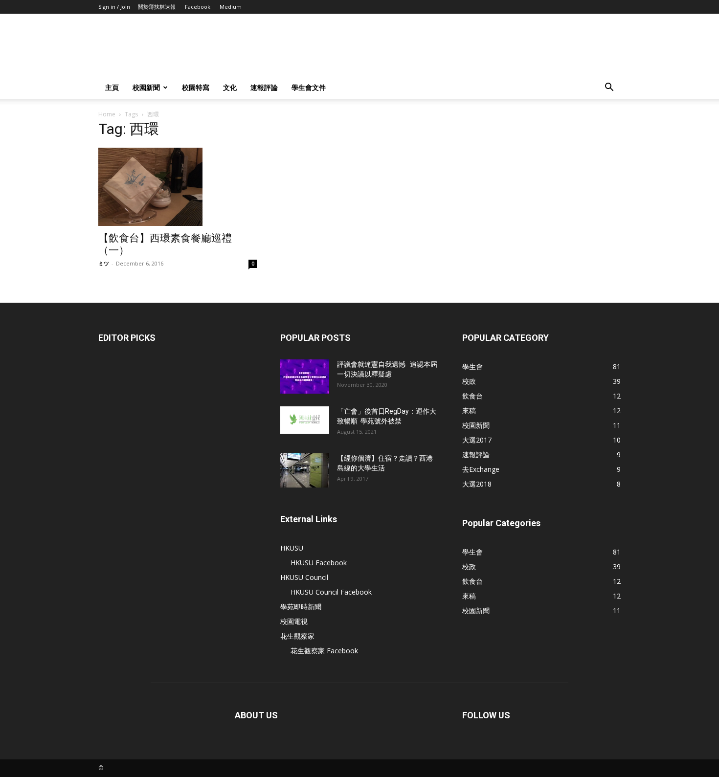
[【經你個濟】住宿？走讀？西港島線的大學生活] (304, 470)
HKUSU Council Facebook (331, 592)
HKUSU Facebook (319, 562)
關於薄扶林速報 (157, 6)
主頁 (112, 87)
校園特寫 (195, 87)
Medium (231, 6)
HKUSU (291, 548)
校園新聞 (146, 87)
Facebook (197, 6)
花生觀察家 (297, 636)
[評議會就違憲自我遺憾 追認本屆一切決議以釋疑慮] (304, 376)
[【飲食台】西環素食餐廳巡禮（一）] (177, 187)
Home (106, 114)
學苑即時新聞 (300, 606)
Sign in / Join (114, 6)
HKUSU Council (304, 577)
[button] (609, 88)
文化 (230, 87)
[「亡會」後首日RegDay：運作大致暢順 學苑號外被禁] (304, 420)
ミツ (103, 263)
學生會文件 (309, 87)
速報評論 (264, 87)
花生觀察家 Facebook (324, 650)
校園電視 (294, 621)
